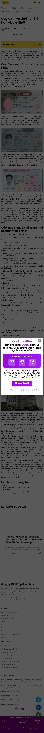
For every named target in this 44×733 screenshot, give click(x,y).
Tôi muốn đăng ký (22, 383)
